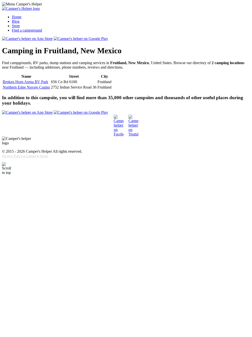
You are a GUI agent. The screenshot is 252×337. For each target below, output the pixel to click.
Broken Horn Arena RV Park (25, 82)
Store (16, 26)
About (43, 156)
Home (16, 17)
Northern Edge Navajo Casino (26, 87)
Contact (31, 156)
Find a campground (27, 30)
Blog (15, 21)
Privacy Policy (12, 156)
